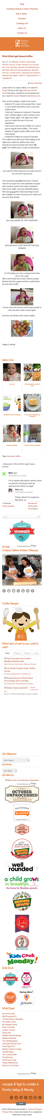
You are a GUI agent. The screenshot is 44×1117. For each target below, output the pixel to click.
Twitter (28, 591)
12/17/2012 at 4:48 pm (24, 492)
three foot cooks (8, 1014)
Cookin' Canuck (8, 1030)
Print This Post (36, 83)
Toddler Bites (32, 75)
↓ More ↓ (21, 1103)
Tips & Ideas (16, 14)
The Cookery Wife (9, 1055)
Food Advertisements (23, 546)
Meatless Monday (9, 1038)
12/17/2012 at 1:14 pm (17, 476)
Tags (36, 653)
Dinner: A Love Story (10, 1065)
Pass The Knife (8, 1027)
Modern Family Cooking (11, 1049)
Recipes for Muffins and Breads (16, 70)
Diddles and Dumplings (11, 1035)
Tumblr (18, 591)
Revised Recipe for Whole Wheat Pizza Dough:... (19, 684)
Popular (17, 653)
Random (27, 653)
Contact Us (22, 33)
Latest (7, 653)
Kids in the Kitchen (19, 694)
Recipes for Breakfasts (28, 67)
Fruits (12, 65)
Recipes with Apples (31, 73)
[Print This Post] (29, 83)
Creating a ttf (22, 23)
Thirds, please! (8, 506)
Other (18, 65)
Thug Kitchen (7, 1057)
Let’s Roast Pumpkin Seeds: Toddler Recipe (17, 674)
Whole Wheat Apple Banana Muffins (17, 56)
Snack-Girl (6, 1033)
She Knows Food (9, 1060)
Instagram (13, 591)
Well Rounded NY (9, 1016)
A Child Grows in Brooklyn (12, 1019)
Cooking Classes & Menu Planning (22, 9)
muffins (18, 456)
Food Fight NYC (8, 1046)
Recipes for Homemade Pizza (32, 506)
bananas (10, 456)
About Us (22, 28)
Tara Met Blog (7, 1052)
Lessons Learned (31, 694)
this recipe (15, 96)
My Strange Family (9, 1025)
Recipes (22, 18)
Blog (22, 4)
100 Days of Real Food (11, 1044)
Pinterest (9, 591)
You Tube (23, 591)
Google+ (4, 591)
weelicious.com (34, 96)
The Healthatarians (10, 1041)
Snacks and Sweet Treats (13, 75)
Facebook (32, 591)
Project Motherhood (10, 1063)
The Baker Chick (9, 1022)
